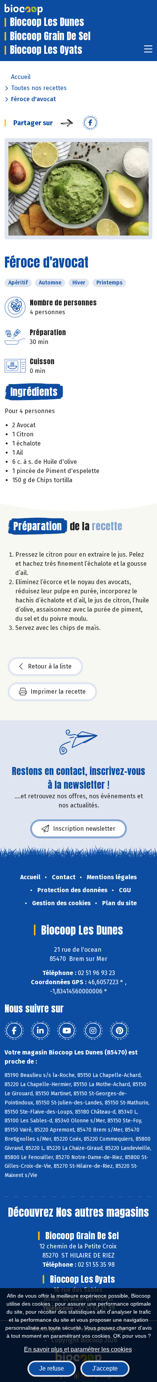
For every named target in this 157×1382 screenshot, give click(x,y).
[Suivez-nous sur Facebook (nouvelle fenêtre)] (14, 1030)
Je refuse (51, 1368)
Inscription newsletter (84, 828)
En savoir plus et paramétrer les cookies (78, 1349)
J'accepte (105, 1368)
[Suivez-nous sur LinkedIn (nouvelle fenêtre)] (40, 1030)
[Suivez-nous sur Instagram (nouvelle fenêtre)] (93, 1030)
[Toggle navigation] (148, 51)
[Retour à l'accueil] (35, 9)
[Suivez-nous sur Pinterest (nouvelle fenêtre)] (119, 1030)
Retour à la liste (50, 666)
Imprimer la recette (58, 691)
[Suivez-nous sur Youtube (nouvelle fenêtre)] (66, 1030)
